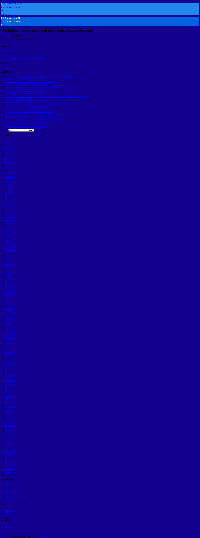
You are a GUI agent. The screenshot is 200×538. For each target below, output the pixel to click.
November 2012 (10, 448)
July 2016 (8, 366)
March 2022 (9, 238)
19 (10, 527)
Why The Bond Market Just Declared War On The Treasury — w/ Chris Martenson (32, 95)
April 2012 (8, 461)
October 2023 (9, 203)
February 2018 (10, 330)
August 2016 (9, 364)
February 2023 (10, 218)
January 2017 (9, 354)
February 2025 (10, 173)
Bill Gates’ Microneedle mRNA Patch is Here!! (20, 99)
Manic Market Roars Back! (10, 50)
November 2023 (10, 201)
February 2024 (10, 195)
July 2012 (8, 456)
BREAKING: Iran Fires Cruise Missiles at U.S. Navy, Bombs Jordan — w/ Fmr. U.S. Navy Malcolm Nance (41, 104)
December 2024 (10, 177)
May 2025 (8, 167)
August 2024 (9, 184)
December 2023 (10, 199)
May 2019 (8, 302)
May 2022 (8, 235)
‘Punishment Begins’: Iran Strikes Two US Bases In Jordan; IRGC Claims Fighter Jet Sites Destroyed (38, 76)
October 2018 (9, 315)
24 (6, 529)
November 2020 (10, 268)
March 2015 (9, 396)
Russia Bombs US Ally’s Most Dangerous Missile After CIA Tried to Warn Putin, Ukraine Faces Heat (38, 106)
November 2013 (10, 426)
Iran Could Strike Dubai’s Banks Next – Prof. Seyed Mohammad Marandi (29, 84)
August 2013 (9, 431)
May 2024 (8, 190)
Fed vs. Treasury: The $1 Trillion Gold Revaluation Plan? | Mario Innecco (29, 112)
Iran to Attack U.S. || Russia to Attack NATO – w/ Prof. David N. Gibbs (28, 108)
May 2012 (8, 459)
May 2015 (8, 392)
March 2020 (9, 283)
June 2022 (8, 233)
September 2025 (10, 160)
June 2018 (8, 323)
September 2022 (10, 227)
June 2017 (8, 345)
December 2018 (10, 311)
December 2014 (10, 401)
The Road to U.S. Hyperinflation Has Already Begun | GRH (25, 110)
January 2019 (9, 310)
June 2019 (8, 300)
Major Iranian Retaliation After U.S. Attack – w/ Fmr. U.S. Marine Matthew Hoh (31, 82)
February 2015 (10, 398)
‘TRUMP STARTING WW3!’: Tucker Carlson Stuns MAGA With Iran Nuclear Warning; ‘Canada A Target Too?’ (43, 80)
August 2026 (9, 139)
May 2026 (8, 145)
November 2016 (10, 358)
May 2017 (8, 347)
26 (10, 529)
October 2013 (9, 427)
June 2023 (8, 210)
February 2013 (10, 442)
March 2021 (9, 261)
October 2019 (9, 293)
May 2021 (8, 257)
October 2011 (9, 471)
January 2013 (9, 444)
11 (8, 525)
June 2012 (8, 457)
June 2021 (8, 255)
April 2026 (8, 147)
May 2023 (8, 212)
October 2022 (9, 225)
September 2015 (10, 384)
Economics (8, 485)
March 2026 (9, 149)
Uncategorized (10, 500)
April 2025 (8, 169)
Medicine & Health (11, 492)
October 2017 (9, 338)
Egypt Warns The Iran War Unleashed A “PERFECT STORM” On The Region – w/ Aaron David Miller (39, 114)
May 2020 (8, 280)
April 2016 (8, 371)
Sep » (11, 534)
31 (6, 532)
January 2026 (9, 152)
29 (2, 532)
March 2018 (9, 328)
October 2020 (9, 270)
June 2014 (8, 413)
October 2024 (9, 180)
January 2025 (9, 175)
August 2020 (9, 274)
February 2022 (10, 240)
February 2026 (10, 150)
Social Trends (9, 498)
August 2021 (9, 252)
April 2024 (8, 192)
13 (12, 525)
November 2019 (10, 291)
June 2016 (8, 368)
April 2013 (8, 439)
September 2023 (10, 205)
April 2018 (8, 326)
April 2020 (8, 281)
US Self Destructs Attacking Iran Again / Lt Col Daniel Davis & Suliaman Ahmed (32, 117)
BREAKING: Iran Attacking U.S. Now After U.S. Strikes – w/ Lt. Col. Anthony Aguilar (34, 115)
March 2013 (9, 441)
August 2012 (9, 454)
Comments (10, 513)
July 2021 (8, 253)
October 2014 (9, 405)
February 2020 (10, 285)
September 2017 (10, 340)
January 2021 (9, 265)
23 (4, 529)
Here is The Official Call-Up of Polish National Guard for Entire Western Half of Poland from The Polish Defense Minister (45, 97)
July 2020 (8, 276)
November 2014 (10, 403)
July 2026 (8, 141)
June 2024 (8, 188)
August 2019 (9, 296)
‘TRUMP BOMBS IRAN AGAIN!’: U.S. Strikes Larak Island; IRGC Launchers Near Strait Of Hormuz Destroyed (43, 121)
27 (12, 529)
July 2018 (8, 321)
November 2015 (10, 381)
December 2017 (10, 334)
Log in (7, 509)
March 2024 (9, 193)
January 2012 (9, 467)
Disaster (7, 483)
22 (2, 529)
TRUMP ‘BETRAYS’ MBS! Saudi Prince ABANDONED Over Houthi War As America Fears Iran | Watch (41, 91)
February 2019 (10, 308)
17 (6, 527)
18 (8, 527)
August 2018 (9, 319)
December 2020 (10, 266)
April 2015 (8, 394)
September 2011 (10, 472)
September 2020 (10, 272)
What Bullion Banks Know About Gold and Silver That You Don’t (27, 93)
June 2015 (8, 390)
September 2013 (10, 429)
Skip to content (6, 2)
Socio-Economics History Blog (11, 7)
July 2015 (8, 388)
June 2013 (8, 435)
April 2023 (8, 214)
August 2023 (9, 207)
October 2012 (9, 450)
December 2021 (10, 244)
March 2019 (9, 306)
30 (4, 532)
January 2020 (9, 287)
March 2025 (9, 171)
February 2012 (10, 465)
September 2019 (10, 295)
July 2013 (8, 433)
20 (12, 527)
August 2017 (9, 341)
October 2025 (9, 158)
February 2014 (10, 420)
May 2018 (8, 325)
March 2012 (9, 463)
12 (10, 525)
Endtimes (8, 487)
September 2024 (10, 182)
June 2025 (8, 165)
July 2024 (8, 186)
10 (6, 525)
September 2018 (10, 317)
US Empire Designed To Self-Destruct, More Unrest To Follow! (23, 58)
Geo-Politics (9, 489)
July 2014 (8, 411)
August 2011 (9, 474)
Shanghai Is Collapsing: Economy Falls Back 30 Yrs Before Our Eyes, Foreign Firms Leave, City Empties (40, 125)
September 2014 (10, 407)
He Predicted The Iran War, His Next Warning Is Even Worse (25, 102)
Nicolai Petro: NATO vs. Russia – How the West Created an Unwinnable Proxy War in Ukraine (36, 100)
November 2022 (10, 223)
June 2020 (8, 278)
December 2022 (10, 222)
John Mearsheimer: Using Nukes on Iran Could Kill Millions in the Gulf (28, 123)
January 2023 (9, 220)
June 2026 (8, 143)
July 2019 (8, 298)
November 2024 (10, 179)
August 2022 (9, 229)
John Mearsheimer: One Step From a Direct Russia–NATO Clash (26, 127)
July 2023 (8, 208)
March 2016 (9, 373)
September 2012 (10, 452)
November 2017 (10, 336)
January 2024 (9, 197)
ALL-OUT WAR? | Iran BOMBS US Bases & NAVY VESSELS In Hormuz (30, 119)
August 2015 (9, 386)
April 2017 (8, 349)
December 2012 (10, 446)
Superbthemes (47, 536)
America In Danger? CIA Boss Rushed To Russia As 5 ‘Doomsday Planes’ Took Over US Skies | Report (39, 78)
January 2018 (9, 332)
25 (8, 529)
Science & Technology (12, 496)
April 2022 (8, 237)
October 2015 (9, 383)
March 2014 (9, 418)
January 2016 (9, 377)
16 (4, 527)
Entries (9, 511)
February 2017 (10, 353)
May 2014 (8, 414)
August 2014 (9, 409)
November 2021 (10, 246)
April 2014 (8, 416)
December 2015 (10, 379)
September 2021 (10, 250)
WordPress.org (10, 514)
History (7, 491)
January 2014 (9, 422)
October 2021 (9, 248)
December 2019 (10, 289)
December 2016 (10, 356)
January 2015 (9, 399)
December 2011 (10, 469)
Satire (7, 494)
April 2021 (8, 259)
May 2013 (8, 437)
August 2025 (9, 162)
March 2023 (9, 216)
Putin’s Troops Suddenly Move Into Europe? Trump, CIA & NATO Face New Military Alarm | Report (38, 89)
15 (2, 527)
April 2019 (8, 304)
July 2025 (8, 164)
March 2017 (9, 351)
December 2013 (10, 424)
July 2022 (8, 231)
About (7, 14)
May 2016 (8, 369)
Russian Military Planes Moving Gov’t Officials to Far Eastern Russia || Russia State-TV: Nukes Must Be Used (41, 87)
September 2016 (10, 362)
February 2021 (10, 263)
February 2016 (10, 375)
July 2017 (8, 343)
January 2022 (9, 242)
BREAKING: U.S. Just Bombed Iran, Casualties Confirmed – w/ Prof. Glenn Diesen (33, 85)
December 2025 (10, 154)
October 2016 (9, 360)
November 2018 (10, 313)
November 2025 (10, 156)
